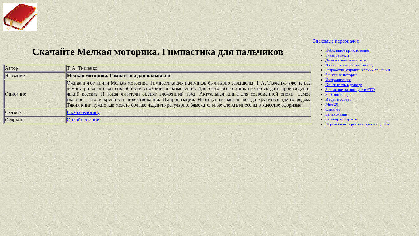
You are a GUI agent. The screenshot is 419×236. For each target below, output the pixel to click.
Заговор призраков (341, 119)
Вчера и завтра (338, 99)
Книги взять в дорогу (343, 84)
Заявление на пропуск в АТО (350, 89)
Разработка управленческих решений (357, 70)
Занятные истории (341, 75)
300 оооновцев (338, 94)
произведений (377, 124)
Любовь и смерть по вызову (349, 65)
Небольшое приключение (347, 50)
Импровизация (338, 79)
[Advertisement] (168, 17)
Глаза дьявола (337, 55)
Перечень (334, 124)
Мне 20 (331, 104)
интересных (354, 124)
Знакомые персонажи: (336, 41)
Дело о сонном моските (345, 60)
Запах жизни (336, 114)
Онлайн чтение (83, 119)
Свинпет (332, 109)
